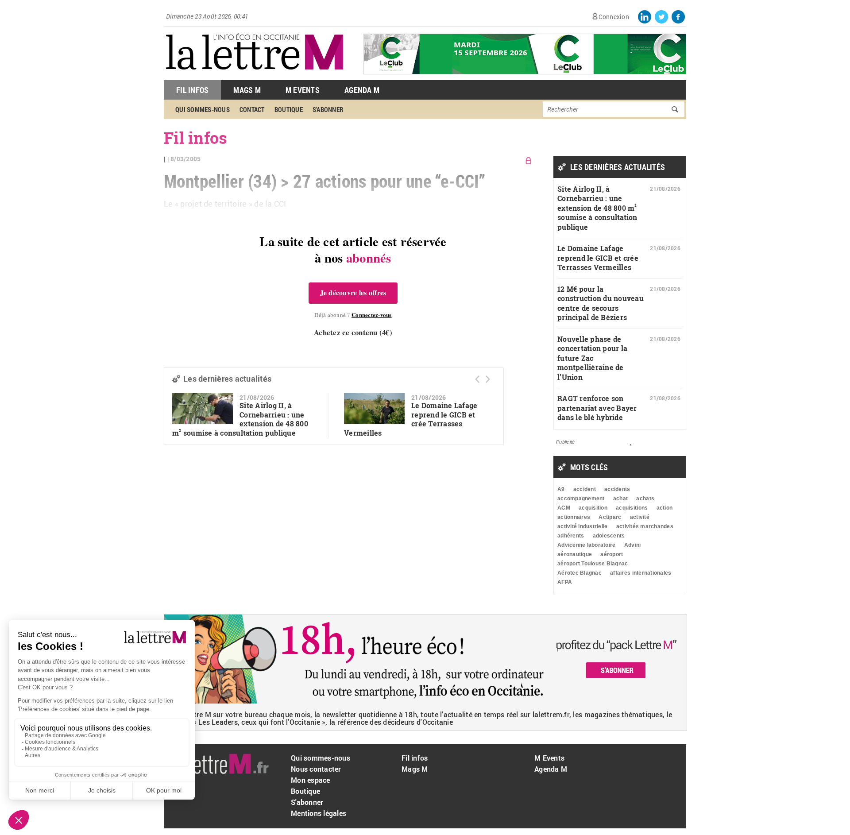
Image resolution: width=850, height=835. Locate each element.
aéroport (611, 554)
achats (645, 498)
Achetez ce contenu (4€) (353, 332)
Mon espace (310, 780)
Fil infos (415, 757)
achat (620, 498)
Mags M (247, 90)
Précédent (477, 379)
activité (639, 517)
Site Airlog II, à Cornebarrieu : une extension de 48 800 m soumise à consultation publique (240, 419)
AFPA (564, 582)
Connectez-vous (372, 314)
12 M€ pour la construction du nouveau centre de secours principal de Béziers (600, 303)
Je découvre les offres (353, 293)
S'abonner (307, 802)
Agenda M (361, 90)
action (665, 508)
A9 (561, 489)
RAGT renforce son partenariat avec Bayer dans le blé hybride (597, 408)
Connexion (614, 16)
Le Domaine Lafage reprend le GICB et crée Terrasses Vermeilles (597, 258)
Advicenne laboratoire (586, 545)
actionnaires (573, 517)
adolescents (609, 536)
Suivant (488, 379)
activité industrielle (582, 526)
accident (584, 489)
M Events (303, 90)
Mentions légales (318, 813)
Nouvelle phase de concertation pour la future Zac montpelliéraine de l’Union (592, 358)
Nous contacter (316, 768)
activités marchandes (644, 526)
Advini (632, 545)
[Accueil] (254, 75)
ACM (563, 508)
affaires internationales (640, 573)
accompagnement (581, 498)
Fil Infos (192, 90)
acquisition (593, 508)
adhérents (570, 536)
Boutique (305, 791)
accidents (617, 489)
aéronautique (574, 554)
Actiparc (610, 517)
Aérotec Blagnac (579, 573)
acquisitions (632, 508)
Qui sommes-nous (320, 757)
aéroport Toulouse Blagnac (592, 564)
